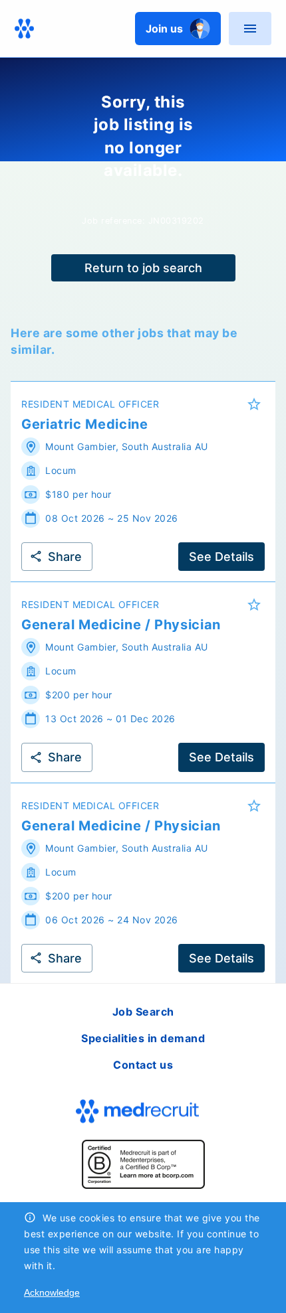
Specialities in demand (143, 1038)
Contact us (143, 1064)
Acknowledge (52, 1292)
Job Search (143, 1011)
